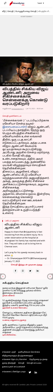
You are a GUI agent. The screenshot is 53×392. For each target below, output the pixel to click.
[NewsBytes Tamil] (16, 3)
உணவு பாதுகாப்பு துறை (14, 320)
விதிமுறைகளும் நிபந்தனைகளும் (17, 356)
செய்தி (10, 11)
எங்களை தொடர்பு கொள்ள (14, 359)
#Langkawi (10, 241)
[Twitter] (30, 271)
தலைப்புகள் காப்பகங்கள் (13, 367)
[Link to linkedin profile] (36, 372)
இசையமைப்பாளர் (14, 127)
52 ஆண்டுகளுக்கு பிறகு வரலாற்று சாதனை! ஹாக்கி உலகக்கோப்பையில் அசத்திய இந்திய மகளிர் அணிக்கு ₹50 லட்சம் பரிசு (25, 303)
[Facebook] (15, 271)
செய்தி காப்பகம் (34, 363)
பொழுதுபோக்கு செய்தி (25, 11)
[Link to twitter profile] (30, 372)
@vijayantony (30, 232)
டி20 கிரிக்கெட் (9, 335)
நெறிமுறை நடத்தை (38, 359)
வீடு (4, 11)
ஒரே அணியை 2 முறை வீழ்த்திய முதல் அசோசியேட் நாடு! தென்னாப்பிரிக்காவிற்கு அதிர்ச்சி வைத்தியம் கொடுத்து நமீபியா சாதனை (25, 329)
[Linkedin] (37, 271)
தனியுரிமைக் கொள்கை (29, 352)
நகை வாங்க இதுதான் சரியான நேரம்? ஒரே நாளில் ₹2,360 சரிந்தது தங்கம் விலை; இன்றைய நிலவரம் (25, 290)
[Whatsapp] (22, 271)
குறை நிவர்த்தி (9, 363)
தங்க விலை (8, 296)
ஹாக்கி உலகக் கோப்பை (14, 308)
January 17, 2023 (12, 261)
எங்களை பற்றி (9, 352)
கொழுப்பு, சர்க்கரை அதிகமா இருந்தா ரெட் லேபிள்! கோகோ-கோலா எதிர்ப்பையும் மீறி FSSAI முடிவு (24, 315)
